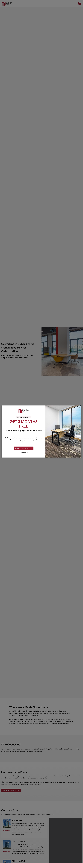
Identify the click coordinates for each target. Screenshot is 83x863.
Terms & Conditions (23, 452)
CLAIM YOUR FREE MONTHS (23, 448)
